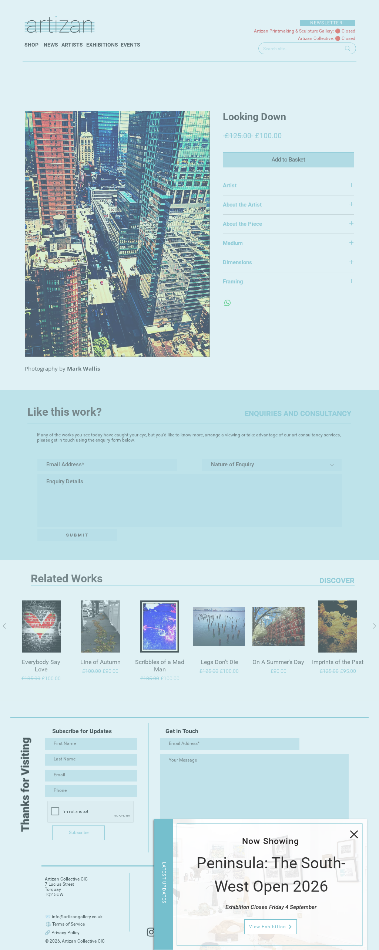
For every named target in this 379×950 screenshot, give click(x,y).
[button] (354, 834)
